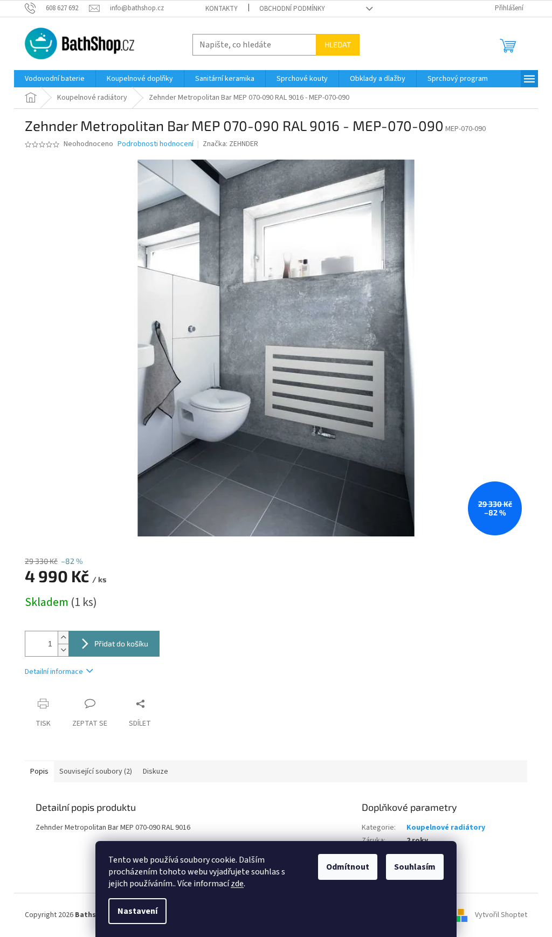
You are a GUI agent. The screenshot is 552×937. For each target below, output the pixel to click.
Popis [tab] (39, 771)
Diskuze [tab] (155, 771)
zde (237, 884)
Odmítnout (347, 867)
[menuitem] (54, 78)
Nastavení (137, 911)
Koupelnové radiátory (445, 827)
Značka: (230, 144)
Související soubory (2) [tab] (95, 771)
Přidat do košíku (121, 643)
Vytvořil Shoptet (501, 915)
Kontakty (221, 8)
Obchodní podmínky (292, 8)
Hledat (338, 44)
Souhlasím (415, 867)
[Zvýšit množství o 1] (63, 637)
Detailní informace (54, 671)
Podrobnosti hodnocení (156, 144)
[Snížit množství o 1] (63, 650)
